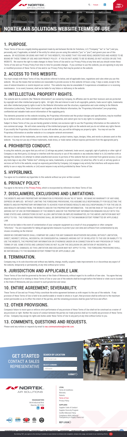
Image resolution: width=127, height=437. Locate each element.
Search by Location (54, 354)
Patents (62, 395)
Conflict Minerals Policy (67, 413)
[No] (125, 434)
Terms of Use (64, 398)
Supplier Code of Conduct (68, 407)
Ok (111, 434)
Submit (72, 374)
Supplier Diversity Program (68, 410)
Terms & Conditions (66, 390)
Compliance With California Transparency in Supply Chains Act (71, 416)
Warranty (62, 393)
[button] (89, 5)
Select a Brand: (50, 365)
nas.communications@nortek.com (59, 326)
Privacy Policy (64, 401)
